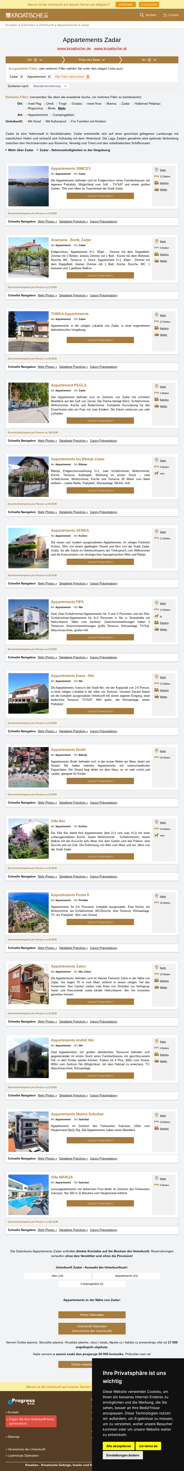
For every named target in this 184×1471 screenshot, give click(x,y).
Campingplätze (63, 115)
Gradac (77, 103)
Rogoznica (35, 108)
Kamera (164, 183)
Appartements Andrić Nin (72, 1040)
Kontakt (13, 1412)
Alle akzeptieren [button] (118, 1446)
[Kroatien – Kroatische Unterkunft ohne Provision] (27, 15)
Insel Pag (34, 103)
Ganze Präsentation (100, 196)
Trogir (63, 103)
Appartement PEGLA (69, 385)
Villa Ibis (58, 821)
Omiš (50, 103)
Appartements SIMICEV (71, 168)
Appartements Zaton (68, 966)
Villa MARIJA (62, 1177)
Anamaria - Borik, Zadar (71, 240)
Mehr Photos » (47, 221)
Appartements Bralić (68, 750)
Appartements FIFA (67, 602)
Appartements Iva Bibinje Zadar (78, 459)
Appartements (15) (126, 1275)
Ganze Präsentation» (103, 221)
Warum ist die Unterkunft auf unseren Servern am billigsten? (69, 1386)
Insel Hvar (94, 103)
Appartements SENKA (70, 530)
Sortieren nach (18, 86)
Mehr (62, 108)
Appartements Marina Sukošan (77, 1114)
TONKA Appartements (70, 314)
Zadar (125, 103)
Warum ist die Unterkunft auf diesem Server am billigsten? (69, 4)
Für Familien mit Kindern (88, 121)
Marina (111, 103)
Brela (51, 108)
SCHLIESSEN (149, 4)
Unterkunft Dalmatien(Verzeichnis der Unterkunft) (92, 1328)
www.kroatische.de (74, 48)
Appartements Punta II (70, 895)
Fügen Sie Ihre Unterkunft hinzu (31, 1421)
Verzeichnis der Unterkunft (26, 1449)
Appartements (38, 115)
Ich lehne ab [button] (148, 1446)
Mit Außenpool (56, 121)
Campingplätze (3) (92, 1284)
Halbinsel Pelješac (148, 103)
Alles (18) (57, 1275)
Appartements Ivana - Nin (72, 676)
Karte (163, 170)
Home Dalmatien (92, 1315)
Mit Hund (34, 121)
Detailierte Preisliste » (73, 221)
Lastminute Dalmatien (23, 1455)
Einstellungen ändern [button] (122, 1455)
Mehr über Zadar (20, 150)
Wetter (163, 189)
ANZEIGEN (126, 4)
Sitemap (14, 1436)
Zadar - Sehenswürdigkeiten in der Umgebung (75, 150)
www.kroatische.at (110, 48)
